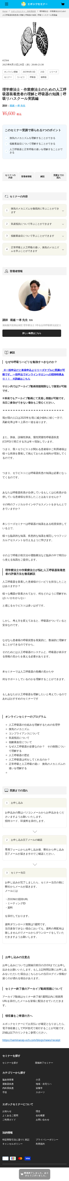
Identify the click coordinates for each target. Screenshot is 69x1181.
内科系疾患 (8, 1088)
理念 (38, 1111)
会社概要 (40, 1115)
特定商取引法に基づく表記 (15, 1139)
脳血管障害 (8, 1079)
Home (4, 11)
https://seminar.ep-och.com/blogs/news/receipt (31, 1040)
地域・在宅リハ (44, 1083)
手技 (4, 1092)
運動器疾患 (8, 1083)
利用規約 (40, 1143)
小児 (38, 1079)
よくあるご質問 (10, 1115)
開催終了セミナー (44, 1062)
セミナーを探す (10, 1062)
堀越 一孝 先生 (17, 105)
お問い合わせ (42, 1119)
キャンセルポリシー (12, 1143)
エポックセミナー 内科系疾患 (23, 11)
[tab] (10, 176)
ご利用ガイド (9, 1119)
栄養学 (39, 1088)
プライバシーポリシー (47, 1139)
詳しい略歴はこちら (31, 333)
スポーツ (40, 1092)
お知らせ (6, 1111)
